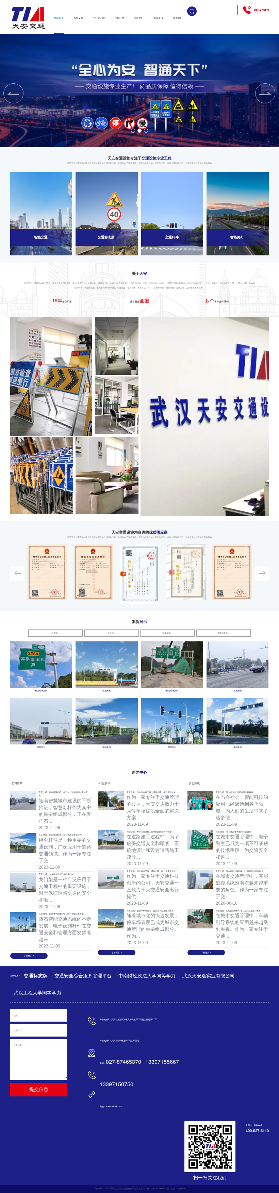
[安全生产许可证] (139, 574)
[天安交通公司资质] (93, 572)
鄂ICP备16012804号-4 (156, 1189)
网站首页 (59, 18)
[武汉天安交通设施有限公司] (29, 18)
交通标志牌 (99, 18)
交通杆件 (119, 18)
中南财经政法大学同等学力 (147, 975)
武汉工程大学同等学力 (37, 992)
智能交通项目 (223, 633)
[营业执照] (186, 572)
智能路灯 (139, 18)
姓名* (16, 1015)
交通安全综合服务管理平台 (83, 975)
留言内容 (18, 1045)
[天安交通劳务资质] (47, 572)
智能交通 (78, 18)
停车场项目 (167, 633)
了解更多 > (29, 955)
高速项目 (55, 633)
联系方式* (18, 1030)
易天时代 (181, 1189)
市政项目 (112, 633)
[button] (133, 131)
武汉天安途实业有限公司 (208, 975)
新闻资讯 (158, 18)
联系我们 (177, 18)
